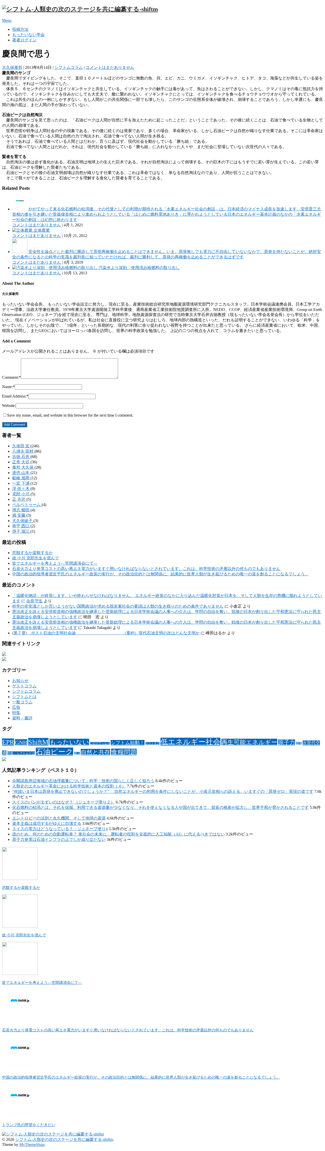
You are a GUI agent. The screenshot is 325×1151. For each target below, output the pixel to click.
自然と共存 (95, 752)
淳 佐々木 (21, 488)
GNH (21, 742)
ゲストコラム (24, 686)
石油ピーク (54, 752)
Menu (6, 20)
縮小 (77, 753)
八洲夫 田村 (23, 451)
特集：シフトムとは (21, 753)
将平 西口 (21, 526)
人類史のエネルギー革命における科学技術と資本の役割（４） (69, 786)
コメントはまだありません (110, 67)
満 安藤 (19, 515)
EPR (8, 742)
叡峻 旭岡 (21, 478)
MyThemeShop (31, 1144)
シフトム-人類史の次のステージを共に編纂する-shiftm (64, 1139)
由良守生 (34, 601)
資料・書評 (22, 718)
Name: (8, 387)
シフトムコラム (68, 67)
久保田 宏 (21, 446)
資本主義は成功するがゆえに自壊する (46, 823)
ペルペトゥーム (27, 504)
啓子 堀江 (21, 531)
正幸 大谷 (21, 462)
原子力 (286, 742)
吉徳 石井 (21, 456)
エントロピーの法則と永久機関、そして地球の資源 (59, 818)
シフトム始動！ (127, 742)
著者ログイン (24, 40)
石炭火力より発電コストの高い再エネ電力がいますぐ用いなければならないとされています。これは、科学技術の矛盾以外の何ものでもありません (146, 568)
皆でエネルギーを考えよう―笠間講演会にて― (55, 563)
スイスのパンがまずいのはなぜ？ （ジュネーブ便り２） (63, 802)
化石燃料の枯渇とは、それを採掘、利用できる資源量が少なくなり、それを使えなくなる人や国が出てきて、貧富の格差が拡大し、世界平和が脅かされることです (160, 807)
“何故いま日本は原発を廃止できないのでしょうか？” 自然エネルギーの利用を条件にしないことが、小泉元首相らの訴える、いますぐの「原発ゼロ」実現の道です (162, 791)
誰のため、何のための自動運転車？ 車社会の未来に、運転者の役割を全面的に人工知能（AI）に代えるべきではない (118, 834)
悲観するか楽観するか (32, 552)
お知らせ (20, 681)
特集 (16, 713)
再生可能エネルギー (249, 742)
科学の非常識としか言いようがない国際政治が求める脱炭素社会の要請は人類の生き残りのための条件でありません (117, 606)
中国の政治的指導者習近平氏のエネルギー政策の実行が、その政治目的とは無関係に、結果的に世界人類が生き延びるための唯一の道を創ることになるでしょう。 (160, 574)
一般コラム (22, 702)
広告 (16, 707)
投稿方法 (20, 29)
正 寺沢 (19, 499)
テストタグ (152, 743)
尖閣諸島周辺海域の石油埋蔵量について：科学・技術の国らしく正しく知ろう (83, 781)
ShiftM (38, 742)
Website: (9, 405)
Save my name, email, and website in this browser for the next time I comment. (70, 415)
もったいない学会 (28, 35)
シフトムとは (24, 697)
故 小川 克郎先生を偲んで (35, 558)
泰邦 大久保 (23, 467)
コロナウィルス (100, 743)
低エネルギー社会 (190, 742)
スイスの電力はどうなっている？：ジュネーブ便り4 (60, 829)
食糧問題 (124, 752)
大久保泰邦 (12, 67)
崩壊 (299, 743)
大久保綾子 (23, 520)
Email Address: (15, 396)
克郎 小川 (21, 494)
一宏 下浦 (21, 483)
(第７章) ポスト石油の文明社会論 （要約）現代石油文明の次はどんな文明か (106, 633)
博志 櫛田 (21, 510)
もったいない (69, 742)
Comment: (11, 377)
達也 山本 (21, 472)
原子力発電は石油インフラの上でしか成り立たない (59, 839)
